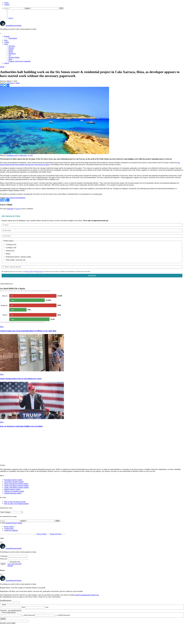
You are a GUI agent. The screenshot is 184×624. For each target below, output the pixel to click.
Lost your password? (15, 564)
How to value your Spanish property (16, 503)
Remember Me (15, 562)
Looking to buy (11, 244)
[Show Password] (23, 615)
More (10, 59)
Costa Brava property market (14, 482)
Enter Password (29, 615)
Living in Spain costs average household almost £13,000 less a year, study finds (28, 331)
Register (10, 566)
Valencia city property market (14, 491)
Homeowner (10, 251)
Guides (6, 42)
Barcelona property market (13, 480)
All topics (12, 46)
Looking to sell (11, 247)
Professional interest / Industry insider (18, 257)
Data (5, 40)
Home (2, 67)
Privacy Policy (29, 271)
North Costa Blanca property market (16, 485)
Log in (11, 18)
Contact (6, 4)
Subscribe (10, 209)
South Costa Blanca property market (16, 487)
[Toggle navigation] (1, 33)
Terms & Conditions (11, 530)
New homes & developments (15, 198)
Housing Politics (14, 57)
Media (8, 254)
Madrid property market (12, 489)
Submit (3, 619)
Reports (6, 36)
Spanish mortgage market (12, 493)
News (6, 44)
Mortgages (12, 53)
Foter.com (23, 155)
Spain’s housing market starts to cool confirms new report (21, 378)
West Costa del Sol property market (16, 483)
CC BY (30, 155)
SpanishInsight (13, 25)
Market (11, 50)
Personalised (13, 38)
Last (46, 607)
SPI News (10, 83)
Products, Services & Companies (20, 61)
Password (3, 559)
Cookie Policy (9, 528)
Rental (11, 52)
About (6, 3)
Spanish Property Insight (14, 523)
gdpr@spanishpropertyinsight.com (87, 595)
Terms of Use (39, 271)
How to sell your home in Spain (15, 502)
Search (6, 63)
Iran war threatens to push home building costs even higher (21, 426)
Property (11, 48)
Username (3, 556)
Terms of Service (55, 534)
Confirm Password (63, 615)
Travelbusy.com (11, 155)
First (23, 607)
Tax (10, 55)
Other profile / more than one (15, 260)
